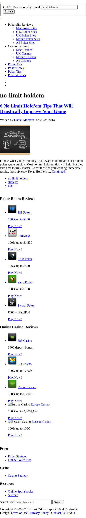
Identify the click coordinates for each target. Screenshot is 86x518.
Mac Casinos (24, 50)
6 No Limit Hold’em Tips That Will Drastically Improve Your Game (36, 108)
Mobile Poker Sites (28, 39)
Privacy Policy (39, 513)
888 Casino (25, 340)
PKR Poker (25, 259)
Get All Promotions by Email (21, 7)
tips (10, 185)
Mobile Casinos (26, 57)
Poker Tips (15, 71)
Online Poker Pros (19, 460)
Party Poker (25, 282)
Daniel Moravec (24, 120)
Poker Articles (17, 75)
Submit (9, 11)
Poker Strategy (17, 456)
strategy (13, 182)
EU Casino (25, 364)
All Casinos (23, 60)
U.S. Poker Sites (26, 31)
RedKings (24, 235)
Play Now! (15, 226)
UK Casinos (24, 53)
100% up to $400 (19, 219)
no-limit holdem (18, 178)
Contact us (58, 513)
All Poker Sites (25, 42)
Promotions (15, 64)
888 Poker (24, 212)
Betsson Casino (41, 421)
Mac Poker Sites (26, 28)
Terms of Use (19, 513)
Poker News (16, 68)
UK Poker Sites (26, 35)
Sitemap (13, 495)
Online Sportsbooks (20, 491)
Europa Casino (40, 404)
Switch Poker (26, 305)
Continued (58, 171)
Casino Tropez (27, 387)
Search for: (7, 502)
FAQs (71, 513)
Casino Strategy (18, 475)
